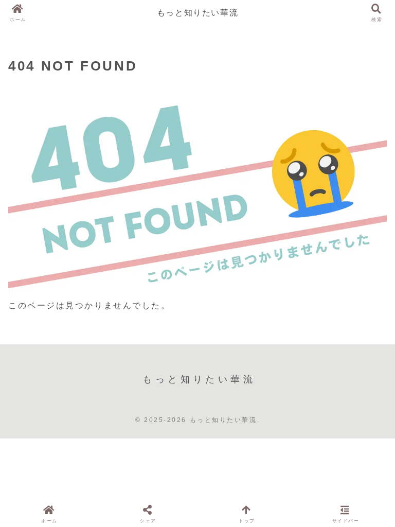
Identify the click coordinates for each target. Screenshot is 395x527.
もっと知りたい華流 (197, 12)
